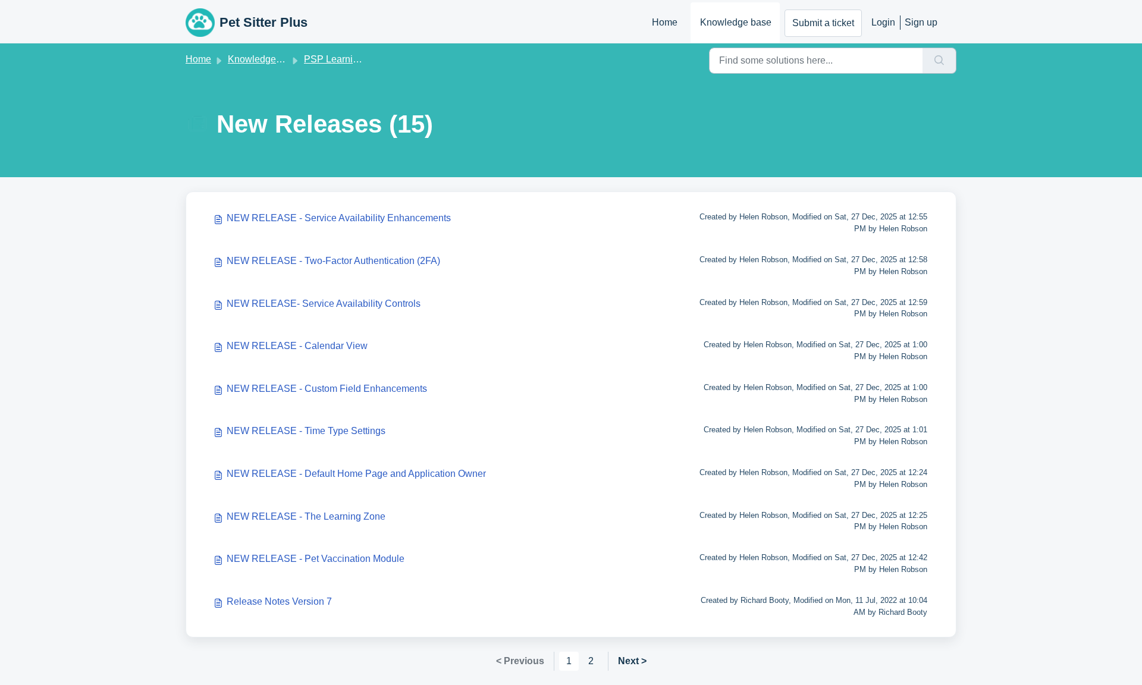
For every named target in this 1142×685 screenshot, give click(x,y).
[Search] (939, 61)
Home (664, 22)
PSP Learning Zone (346, 59)
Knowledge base (735, 22)
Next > (632, 661)
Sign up (921, 22)
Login (883, 22)
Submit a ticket (823, 23)
